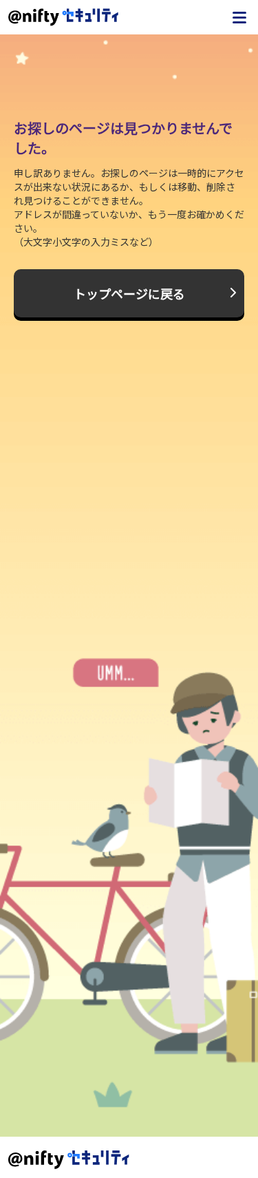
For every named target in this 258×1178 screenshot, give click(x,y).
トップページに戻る (129, 293)
